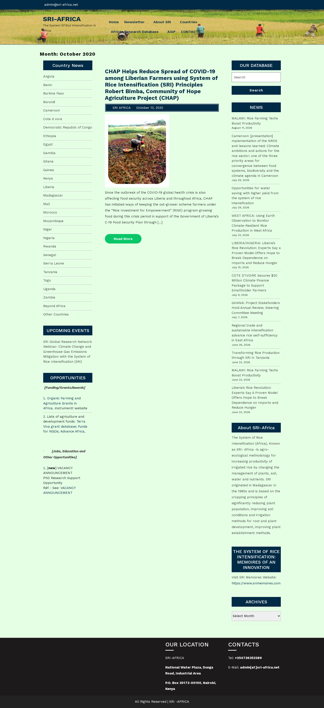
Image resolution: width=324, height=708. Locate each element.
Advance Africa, (72, 431)
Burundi (49, 102)
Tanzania (50, 272)
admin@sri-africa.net (61, 5)
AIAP (171, 32)
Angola (48, 76)
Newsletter (134, 22)
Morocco (50, 212)
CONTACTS (191, 32)
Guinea (48, 170)
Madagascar (53, 195)
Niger (47, 229)
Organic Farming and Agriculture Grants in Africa (62, 403)
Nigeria (49, 238)
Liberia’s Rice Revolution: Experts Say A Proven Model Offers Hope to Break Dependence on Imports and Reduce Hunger (255, 398)
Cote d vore (52, 119)
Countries (188, 22)
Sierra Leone (53, 263)
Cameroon (51, 110)
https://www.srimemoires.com (256, 583)
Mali (46, 204)
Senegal (49, 255)
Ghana (48, 161)
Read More (128, 240)
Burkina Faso (53, 93)
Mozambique (53, 221)
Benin (47, 85)
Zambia (49, 297)
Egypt (48, 144)
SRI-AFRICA (62, 19)
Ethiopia (49, 136)
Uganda (49, 289)
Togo (47, 280)
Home (114, 22)
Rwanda (49, 246)
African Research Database (134, 32)
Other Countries (56, 314)
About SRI (162, 22)
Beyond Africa (54, 306)
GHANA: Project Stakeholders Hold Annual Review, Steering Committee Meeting (256, 308)
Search (256, 90)
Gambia (49, 153)
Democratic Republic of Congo (67, 127)
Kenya (48, 178)
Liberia (48, 187)
